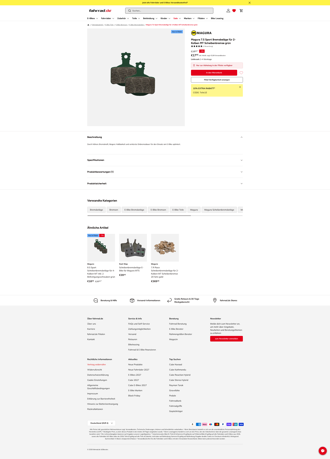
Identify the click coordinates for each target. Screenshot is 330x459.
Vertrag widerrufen (96, 364)
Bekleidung (148, 18)
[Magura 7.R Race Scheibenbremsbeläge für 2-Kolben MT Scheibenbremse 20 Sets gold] (165, 248)
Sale (175, 18)
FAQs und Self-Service (139, 323)
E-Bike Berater (176, 329)
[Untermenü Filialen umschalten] (206, 18)
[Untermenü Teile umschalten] (139, 18)
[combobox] (169, 11)
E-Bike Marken (135, 390)
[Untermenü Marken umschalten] (193, 18)
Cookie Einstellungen (97, 380)
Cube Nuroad (175, 364)
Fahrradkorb (175, 400)
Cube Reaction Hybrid (179, 375)
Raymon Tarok (176, 385)
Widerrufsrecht (94, 369)
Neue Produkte (135, 364)
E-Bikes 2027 (134, 375)
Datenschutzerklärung (98, 375)
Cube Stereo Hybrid (178, 380)
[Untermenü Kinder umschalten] (169, 18)
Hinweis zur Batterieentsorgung (102, 404)
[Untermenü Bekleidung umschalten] (156, 18)
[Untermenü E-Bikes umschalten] (97, 18)
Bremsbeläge (96, 209)
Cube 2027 (133, 380)
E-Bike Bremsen (121, 25)
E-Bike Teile (109, 25)
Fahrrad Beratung (178, 323)
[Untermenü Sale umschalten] (179, 18)
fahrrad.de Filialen (96, 334)
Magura (194, 209)
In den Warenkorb (214, 72)
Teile (134, 18)
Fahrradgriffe (175, 406)
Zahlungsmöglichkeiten (139, 329)
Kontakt (91, 339)
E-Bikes (91, 18)
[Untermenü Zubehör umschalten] (128, 18)
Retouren (132, 339)
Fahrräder (106, 18)
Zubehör (121, 18)
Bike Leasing (217, 18)
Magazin (173, 339)
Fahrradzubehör (97, 25)
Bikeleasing (133, 344)
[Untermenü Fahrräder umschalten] (113, 18)
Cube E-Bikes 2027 (137, 385)
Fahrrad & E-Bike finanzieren (142, 349)
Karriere (91, 329)
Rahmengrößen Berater (180, 334)
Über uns (91, 323)
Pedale (172, 395)
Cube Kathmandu (177, 369)
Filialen (201, 18)
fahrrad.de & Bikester (100, 449)
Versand (132, 334)
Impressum (92, 393)
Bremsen (113, 209)
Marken (188, 18)
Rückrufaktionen (95, 409)
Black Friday (134, 395)
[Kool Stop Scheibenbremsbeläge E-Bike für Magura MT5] (133, 248)
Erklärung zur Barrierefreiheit (101, 398)
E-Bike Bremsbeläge (136, 25)
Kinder (164, 18)
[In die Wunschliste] (240, 73)
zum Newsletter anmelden (226, 338)
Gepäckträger (176, 411)
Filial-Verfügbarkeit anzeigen (217, 80)
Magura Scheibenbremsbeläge (219, 209)
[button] (234, 10)
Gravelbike (174, 390)
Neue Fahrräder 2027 (138, 369)
